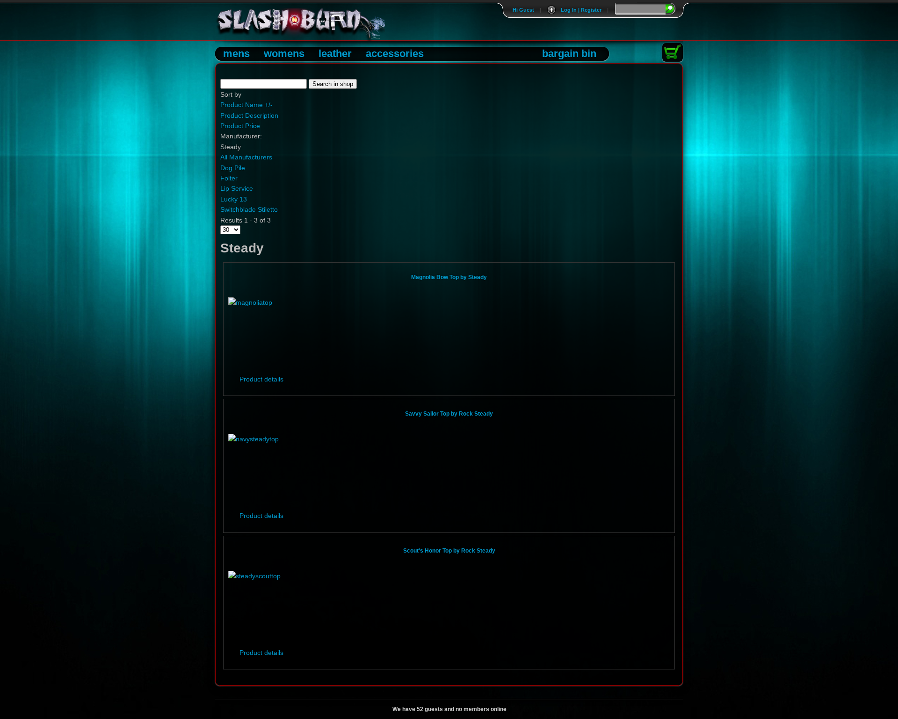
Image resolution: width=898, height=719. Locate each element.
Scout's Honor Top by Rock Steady (449, 550)
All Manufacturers (246, 157)
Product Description (249, 115)
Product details (261, 379)
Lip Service (236, 188)
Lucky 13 (233, 199)
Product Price (240, 125)
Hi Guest (523, 10)
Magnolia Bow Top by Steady (449, 277)
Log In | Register (581, 10)
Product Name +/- (246, 104)
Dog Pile (232, 168)
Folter (229, 178)
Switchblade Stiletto (249, 209)
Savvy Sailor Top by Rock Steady (449, 413)
